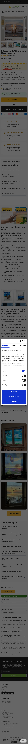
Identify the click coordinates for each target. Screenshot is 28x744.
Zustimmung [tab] (5, 345)
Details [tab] (14, 345)
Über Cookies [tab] (22, 345)
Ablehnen (14, 401)
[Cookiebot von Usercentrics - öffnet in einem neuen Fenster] (20, 341)
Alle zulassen (14, 391)
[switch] (24, 376)
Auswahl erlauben (14, 396)
